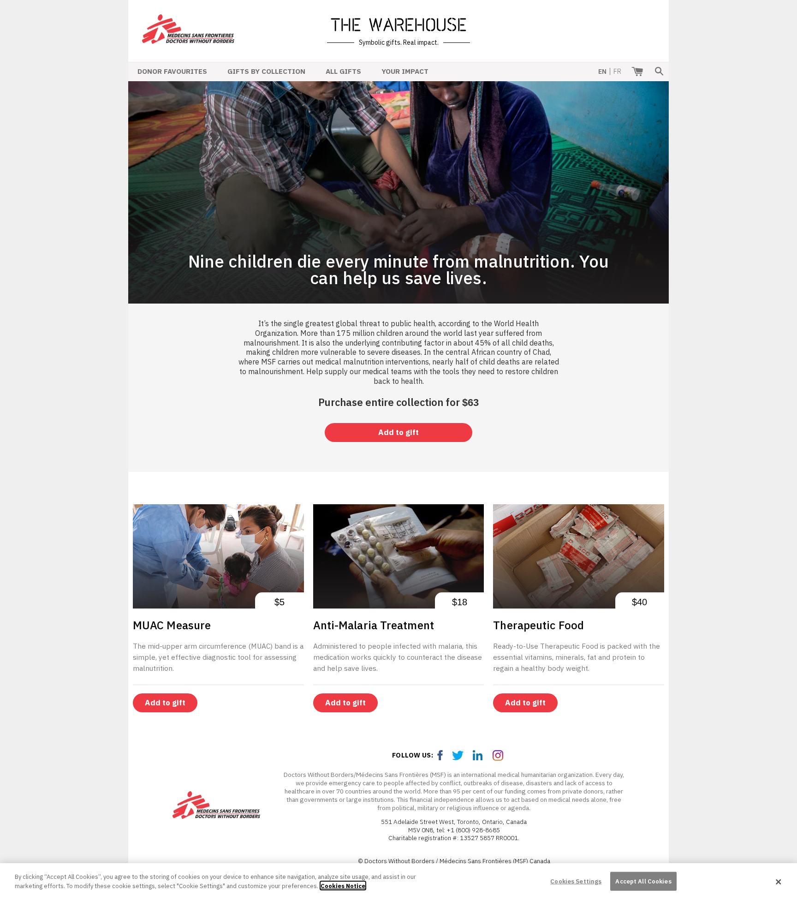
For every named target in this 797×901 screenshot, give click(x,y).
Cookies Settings (575, 881)
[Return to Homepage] (188, 37)
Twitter (459, 755)
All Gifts (343, 71)
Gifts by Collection (266, 71)
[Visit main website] (216, 806)
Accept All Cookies (643, 881)
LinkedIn (479, 755)
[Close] (778, 882)
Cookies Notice (343, 885)
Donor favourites (172, 71)
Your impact (404, 71)
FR (617, 71)
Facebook (440, 755)
